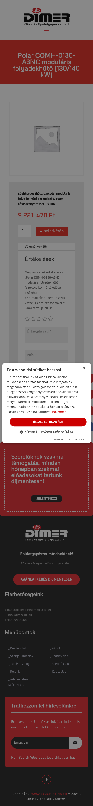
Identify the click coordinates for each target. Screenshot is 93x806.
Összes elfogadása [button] (48, 422)
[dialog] (46, 403)
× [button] (83, 368)
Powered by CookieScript (70, 439)
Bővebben (59, 412)
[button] (46, 432)
